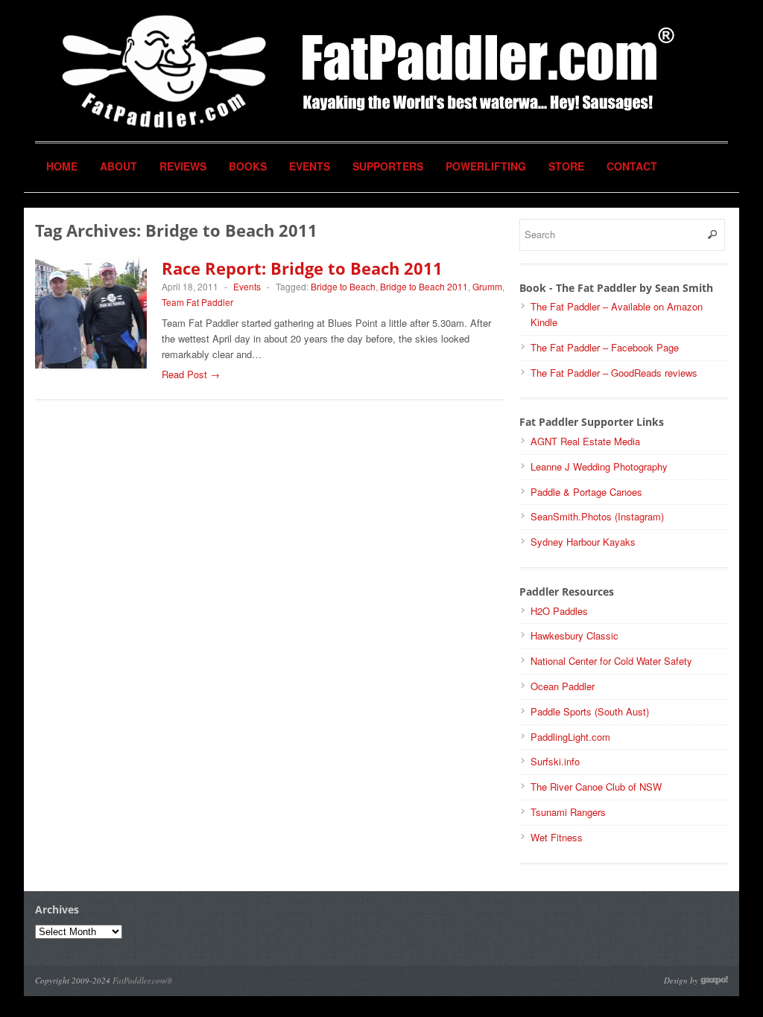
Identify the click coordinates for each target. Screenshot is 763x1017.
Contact (632, 166)
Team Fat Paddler (197, 302)
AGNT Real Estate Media (585, 441)
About (118, 166)
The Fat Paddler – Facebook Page (605, 347)
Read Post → (191, 374)
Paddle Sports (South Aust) (590, 711)
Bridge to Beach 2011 (424, 286)
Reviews (182, 166)
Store (566, 166)
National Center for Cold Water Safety (611, 661)
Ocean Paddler (563, 686)
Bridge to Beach (343, 286)
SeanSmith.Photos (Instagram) (597, 516)
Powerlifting (486, 166)
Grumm (487, 286)
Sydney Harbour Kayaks (583, 542)
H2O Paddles (559, 611)
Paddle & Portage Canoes (586, 492)
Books (248, 166)
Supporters (387, 166)
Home (61, 166)
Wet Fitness (557, 837)
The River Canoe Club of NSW (596, 787)
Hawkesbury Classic (574, 635)
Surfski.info (555, 761)
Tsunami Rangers (568, 812)
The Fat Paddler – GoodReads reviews (614, 373)
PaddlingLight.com (570, 737)
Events (309, 166)
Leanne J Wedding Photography (599, 466)
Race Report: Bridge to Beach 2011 (302, 268)
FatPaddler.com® (142, 980)
